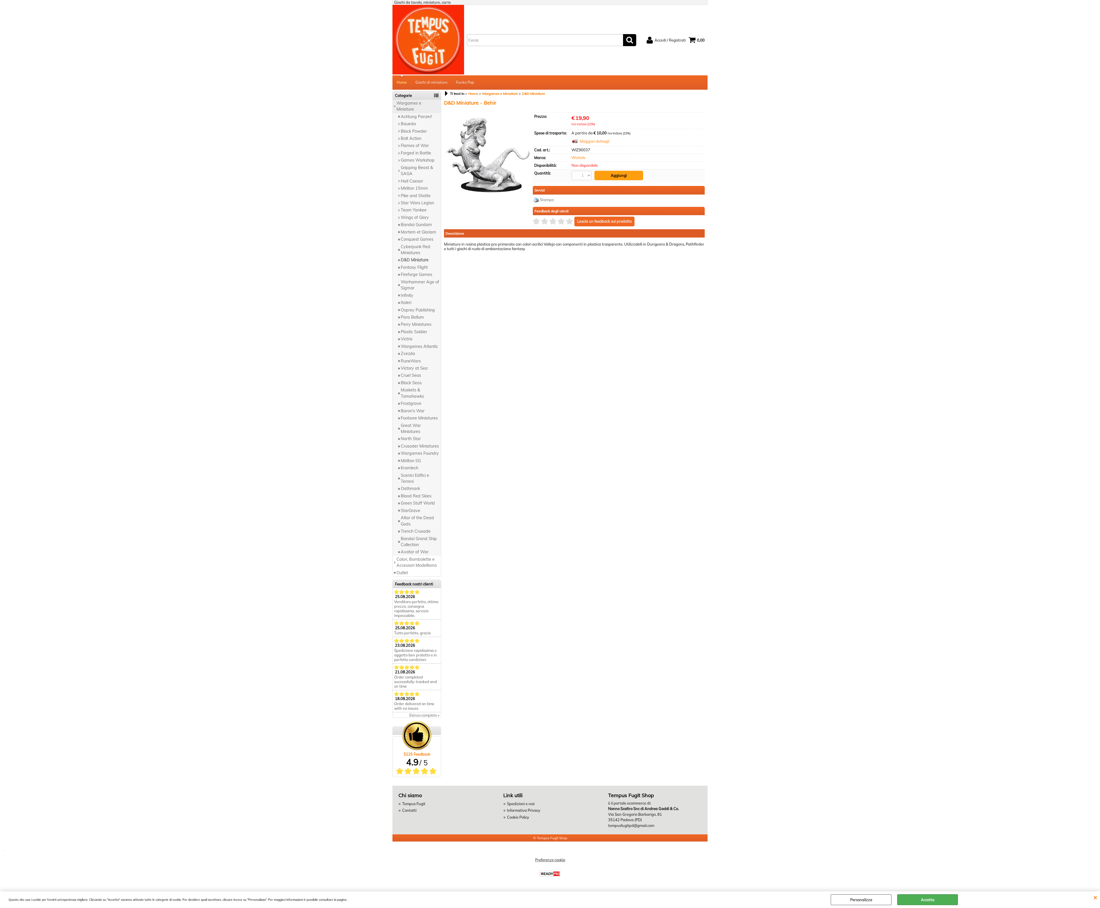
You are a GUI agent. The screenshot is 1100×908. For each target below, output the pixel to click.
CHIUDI (1095, 897)
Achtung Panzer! (416, 116)
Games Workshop (418, 160)
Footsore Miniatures (419, 418)
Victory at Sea (414, 368)
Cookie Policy (518, 817)
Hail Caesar (412, 181)
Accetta (927, 899)
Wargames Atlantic (419, 346)
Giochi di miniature (431, 82)
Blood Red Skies (416, 496)
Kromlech (409, 467)
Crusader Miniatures (420, 446)
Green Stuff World (418, 503)
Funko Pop (465, 82)
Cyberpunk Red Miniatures (415, 249)
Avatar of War (415, 551)
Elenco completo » (424, 715)
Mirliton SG (411, 460)
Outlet (402, 572)
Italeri (406, 302)
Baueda (408, 123)
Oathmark (410, 488)
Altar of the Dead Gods (417, 520)
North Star (411, 438)
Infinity (407, 295)
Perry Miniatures (416, 324)
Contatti (409, 810)
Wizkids (578, 157)
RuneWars (411, 361)
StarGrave (410, 510)
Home (402, 82)
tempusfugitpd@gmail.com (631, 825)
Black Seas (411, 382)
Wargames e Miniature (408, 106)
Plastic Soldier (414, 331)
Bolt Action (411, 138)
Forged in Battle (416, 153)
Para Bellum (412, 317)
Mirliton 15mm (414, 188)
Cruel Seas (411, 375)
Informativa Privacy (523, 810)
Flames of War (415, 145)
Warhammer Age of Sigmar (420, 285)
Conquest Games (417, 239)
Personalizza (861, 899)
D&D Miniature (415, 259)
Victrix (406, 339)
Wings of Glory (415, 217)
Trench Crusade (416, 531)
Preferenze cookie (550, 860)
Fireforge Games (416, 274)
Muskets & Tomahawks (412, 393)
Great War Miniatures (411, 428)
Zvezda (408, 353)
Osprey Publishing (418, 310)
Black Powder (414, 131)
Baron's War (413, 410)
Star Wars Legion (417, 202)
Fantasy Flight (414, 267)
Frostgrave (411, 403)
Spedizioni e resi (521, 803)
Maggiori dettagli (594, 141)
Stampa (547, 199)
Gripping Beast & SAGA (417, 170)
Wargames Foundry (420, 453)
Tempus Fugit (413, 803)
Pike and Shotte (416, 195)
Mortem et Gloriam (418, 232)
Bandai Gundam (416, 224)
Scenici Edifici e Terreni (415, 478)
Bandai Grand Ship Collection (419, 541)
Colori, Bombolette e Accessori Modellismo (416, 562)
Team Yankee (414, 210)
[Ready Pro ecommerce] (550, 874)
